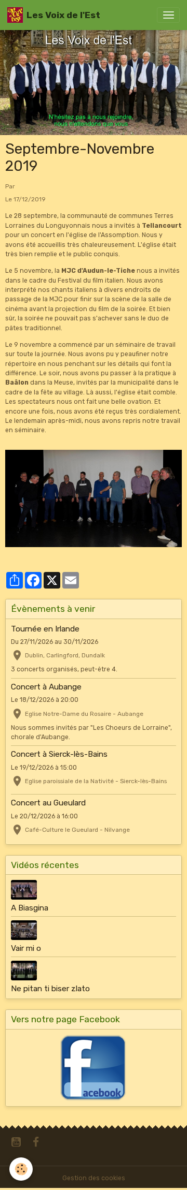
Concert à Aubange (46, 687)
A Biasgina (29, 908)
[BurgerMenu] (168, 15)
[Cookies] (21, 1169)
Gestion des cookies (93, 1178)
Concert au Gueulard (48, 802)
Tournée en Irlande (45, 629)
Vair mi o (26, 948)
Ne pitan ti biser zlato (50, 988)
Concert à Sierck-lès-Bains (59, 754)
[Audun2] (93, 498)
